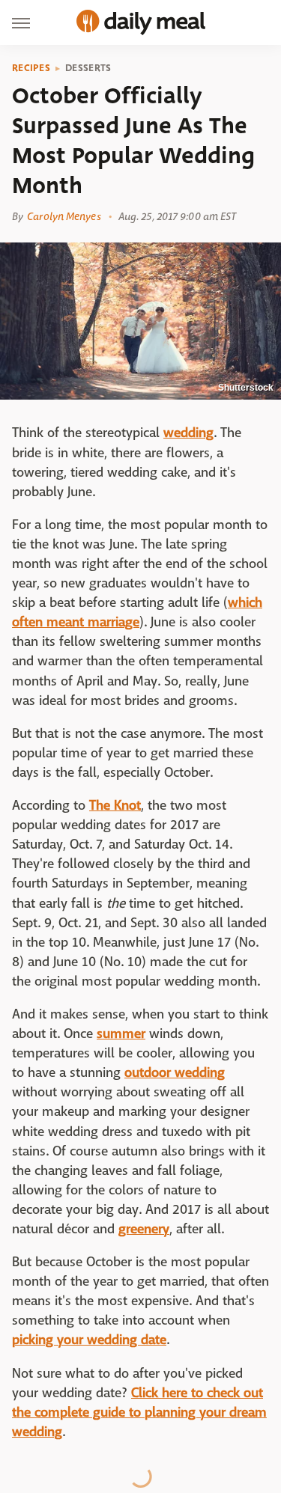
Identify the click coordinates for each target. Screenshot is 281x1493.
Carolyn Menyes (63, 216)
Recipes (31, 68)
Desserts (88, 68)
